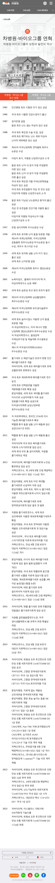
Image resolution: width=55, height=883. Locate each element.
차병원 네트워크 (27, 853)
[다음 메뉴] (53, 10)
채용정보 (22, 863)
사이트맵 (32, 863)
